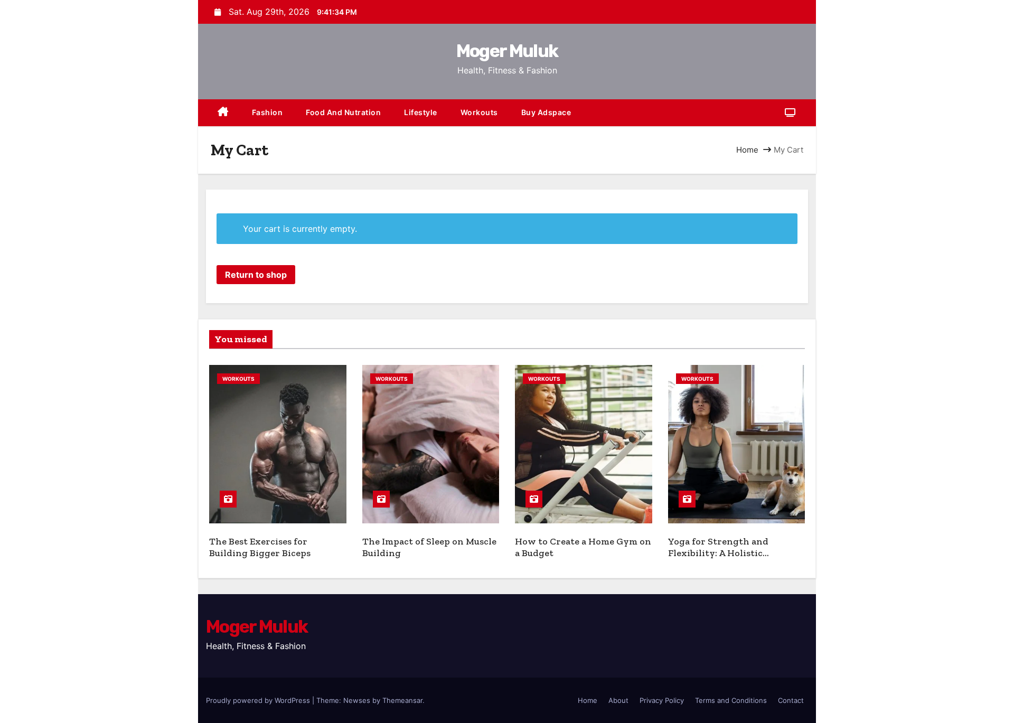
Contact (791, 700)
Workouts (479, 112)
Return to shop (256, 274)
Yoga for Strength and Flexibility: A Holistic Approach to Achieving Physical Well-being (720, 559)
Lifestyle (420, 112)
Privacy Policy (662, 700)
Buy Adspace (546, 112)
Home (747, 150)
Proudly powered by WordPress (259, 700)
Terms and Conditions (731, 700)
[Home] (223, 112)
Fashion (267, 112)
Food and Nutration (343, 112)
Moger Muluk (507, 51)
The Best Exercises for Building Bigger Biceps (260, 547)
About (618, 700)
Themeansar (402, 700)
